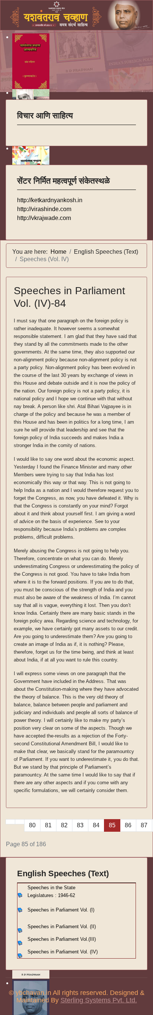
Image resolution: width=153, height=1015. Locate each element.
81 (48, 825)
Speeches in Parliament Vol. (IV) (62, 952)
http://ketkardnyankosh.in (49, 200)
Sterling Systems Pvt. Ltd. (99, 1000)
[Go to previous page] (20, 821)
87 (144, 825)
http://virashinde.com (44, 209)
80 (32, 825)
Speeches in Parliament (61, 926)
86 (128, 825)
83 (80, 825)
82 (64, 825)
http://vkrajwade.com (44, 218)
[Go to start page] (10, 821)
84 (96, 825)
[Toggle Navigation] (22, 130)
